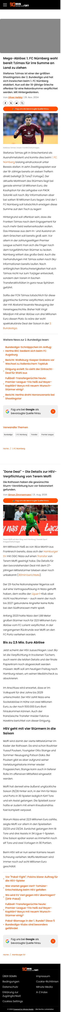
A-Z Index (41, 992)
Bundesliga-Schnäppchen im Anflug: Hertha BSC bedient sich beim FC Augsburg (28, 350)
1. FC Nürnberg (21, 434)
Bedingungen (11, 981)
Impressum (43, 976)
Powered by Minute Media (23, 1009)
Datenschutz (10, 987)
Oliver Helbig (15, 97)
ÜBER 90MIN (10, 976)
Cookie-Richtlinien (47, 981)
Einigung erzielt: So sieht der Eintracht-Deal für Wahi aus (29, 371)
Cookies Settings (13, 1001)
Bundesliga (8, 434)
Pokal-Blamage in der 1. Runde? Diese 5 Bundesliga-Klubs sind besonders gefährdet (30, 924)
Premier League (47, 434)
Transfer (34, 434)
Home (6, 448)
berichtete (29, 575)
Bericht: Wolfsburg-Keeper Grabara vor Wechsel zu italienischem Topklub (29, 362)
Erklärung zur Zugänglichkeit (12, 994)
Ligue (35, 594)
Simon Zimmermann (19, 494)
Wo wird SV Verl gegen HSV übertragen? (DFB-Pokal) (30, 897)
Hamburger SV (18, 954)
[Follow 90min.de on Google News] (53, 411)
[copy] (22, 103)
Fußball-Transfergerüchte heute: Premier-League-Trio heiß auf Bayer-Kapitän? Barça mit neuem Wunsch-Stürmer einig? (28, 383)
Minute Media (44, 987)
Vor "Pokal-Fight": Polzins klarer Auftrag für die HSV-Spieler (31, 878)
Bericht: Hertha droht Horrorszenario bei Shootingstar (30, 396)
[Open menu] (5, 5)
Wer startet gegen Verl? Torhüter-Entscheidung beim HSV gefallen (26, 888)
